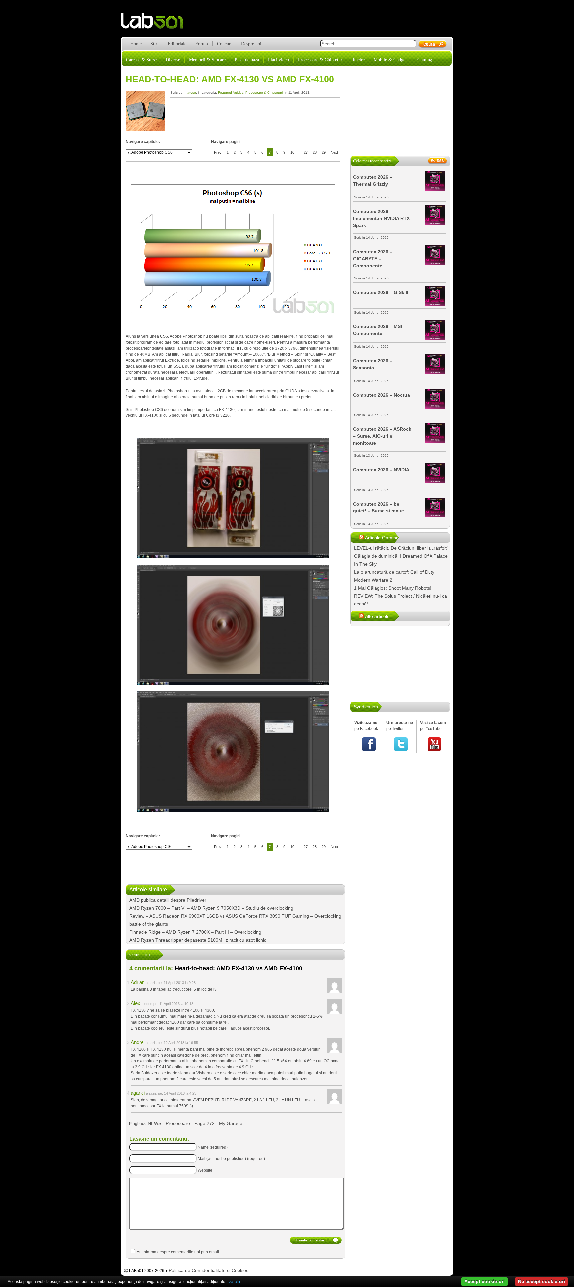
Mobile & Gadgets (391, 59)
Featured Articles (230, 92)
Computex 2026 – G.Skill (380, 292)
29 (324, 152)
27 (306, 152)
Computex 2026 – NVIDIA (381, 469)
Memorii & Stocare (207, 59)
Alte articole (377, 616)
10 (292, 152)
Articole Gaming (382, 537)
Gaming (424, 59)
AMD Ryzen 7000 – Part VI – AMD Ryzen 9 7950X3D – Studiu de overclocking (211, 908)
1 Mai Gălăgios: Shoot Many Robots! (392, 588)
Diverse (173, 59)
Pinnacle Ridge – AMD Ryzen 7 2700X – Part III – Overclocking (195, 932)
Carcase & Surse (141, 59)
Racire (359, 59)
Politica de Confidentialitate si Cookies (208, 1270)
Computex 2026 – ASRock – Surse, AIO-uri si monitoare (382, 436)
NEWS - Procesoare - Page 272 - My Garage (195, 1123)
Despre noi (251, 43)
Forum (201, 43)
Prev (218, 152)
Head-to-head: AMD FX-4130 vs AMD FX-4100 (230, 79)
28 (315, 152)
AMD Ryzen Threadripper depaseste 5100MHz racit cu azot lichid (198, 940)
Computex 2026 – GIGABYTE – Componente (372, 258)
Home (136, 43)
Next (334, 152)
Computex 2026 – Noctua (381, 395)
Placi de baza (247, 59)
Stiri (154, 43)
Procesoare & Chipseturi (321, 59)
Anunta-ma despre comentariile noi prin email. (178, 1252)
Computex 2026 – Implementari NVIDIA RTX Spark (381, 218)
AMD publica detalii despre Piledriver (167, 900)
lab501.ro (156, 23)
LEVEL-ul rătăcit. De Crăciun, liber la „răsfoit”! (402, 548)
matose (190, 92)
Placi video (278, 59)
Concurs (224, 43)
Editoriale (177, 43)
